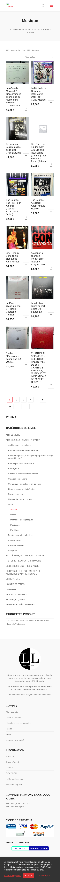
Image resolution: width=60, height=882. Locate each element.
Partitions (14, 530)
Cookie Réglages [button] (12, 875)
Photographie (14, 540)
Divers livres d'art (16, 494)
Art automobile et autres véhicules (23, 450)
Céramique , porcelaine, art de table (24, 484)
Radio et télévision (16, 545)
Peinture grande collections (20, 535)
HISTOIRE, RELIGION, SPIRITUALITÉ (23, 561)
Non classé (11, 589)
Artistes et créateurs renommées (23, 473)
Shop (8, 734)
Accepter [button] (28, 875)
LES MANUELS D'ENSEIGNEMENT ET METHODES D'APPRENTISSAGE (24, 572)
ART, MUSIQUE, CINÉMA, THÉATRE (33, 29)
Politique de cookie (14, 779)
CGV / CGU (11, 773)
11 (18, 406)
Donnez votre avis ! (15, 740)
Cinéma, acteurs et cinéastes (21, 489)
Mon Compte (12, 712)
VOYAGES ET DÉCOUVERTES (20, 604)
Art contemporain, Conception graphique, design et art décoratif (30, 457)
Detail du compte (14, 717)
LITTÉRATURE (13, 579)
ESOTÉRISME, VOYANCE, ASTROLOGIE (25, 555)
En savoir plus (44, 875)
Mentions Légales (14, 784)
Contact (9, 767)
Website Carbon (38, 848)
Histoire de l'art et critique (20, 499)
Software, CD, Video (15, 599)
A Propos (10, 756)
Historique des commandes (18, 723)
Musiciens (15, 525)
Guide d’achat (12, 762)
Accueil (12, 29)
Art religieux (13, 468)
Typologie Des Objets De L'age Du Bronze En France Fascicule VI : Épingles (28, 622)
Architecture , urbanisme (19, 445)
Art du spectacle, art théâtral (21, 463)
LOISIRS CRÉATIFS (15, 584)
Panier (9, 729)
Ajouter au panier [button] (26, 109)
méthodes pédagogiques (21, 520)
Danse (13, 515)
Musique (13, 509)
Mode (10, 504)
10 (10, 406)
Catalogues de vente (17, 479)
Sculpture (12, 550)
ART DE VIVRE (13, 435)
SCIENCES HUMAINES (16, 594)
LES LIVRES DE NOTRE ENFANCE (22, 566)
